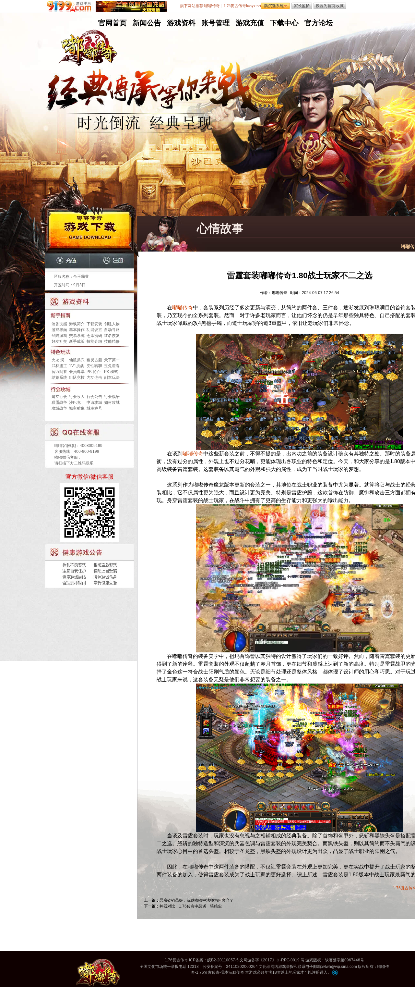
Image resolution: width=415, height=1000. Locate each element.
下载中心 (284, 23)
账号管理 (215, 23)
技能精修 (112, 341)
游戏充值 (249, 23)
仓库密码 (94, 335)
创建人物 (112, 324)
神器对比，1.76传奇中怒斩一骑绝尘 (191, 906)
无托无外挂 (145, 138)
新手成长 (77, 341)
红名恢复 (112, 335)
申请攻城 (94, 402)
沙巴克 (75, 402)
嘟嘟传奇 (182, 307)
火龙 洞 (58, 360)
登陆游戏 (59, 335)
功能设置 (94, 329)
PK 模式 (111, 371)
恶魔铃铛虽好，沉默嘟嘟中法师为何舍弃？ (196, 900)
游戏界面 (59, 329)
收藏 (340, 6)
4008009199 (91, 445)
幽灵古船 (94, 360)
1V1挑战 (76, 366)
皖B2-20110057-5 (223, 960)
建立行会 (59, 396)
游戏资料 (181, 23)
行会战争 (112, 396)
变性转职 (94, 366)
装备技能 (59, 324)
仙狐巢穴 (77, 360)
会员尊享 (77, 371)
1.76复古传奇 (176, 960)
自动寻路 (112, 329)
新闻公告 (146, 23)
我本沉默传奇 (232, 972)
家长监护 (302, 6)
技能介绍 (94, 341)
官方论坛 (318, 23)
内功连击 (94, 377)
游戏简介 (77, 324)
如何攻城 (112, 402)
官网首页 (112, 23)
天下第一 (112, 360)
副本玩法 (112, 377)
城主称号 (94, 408)
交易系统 (77, 335)
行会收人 (77, 396)
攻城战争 (59, 408)
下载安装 (94, 324)
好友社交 (59, 341)
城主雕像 (77, 408)
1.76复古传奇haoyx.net (242, 6)
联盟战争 (59, 402)
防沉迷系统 (274, 6)
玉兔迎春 (112, 366)
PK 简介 (94, 371)
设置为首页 (325, 6)
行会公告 (94, 396)
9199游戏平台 (70, 6)
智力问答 (59, 371)
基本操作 (77, 329)
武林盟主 (59, 366)
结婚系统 (59, 377)
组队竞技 (77, 377)
